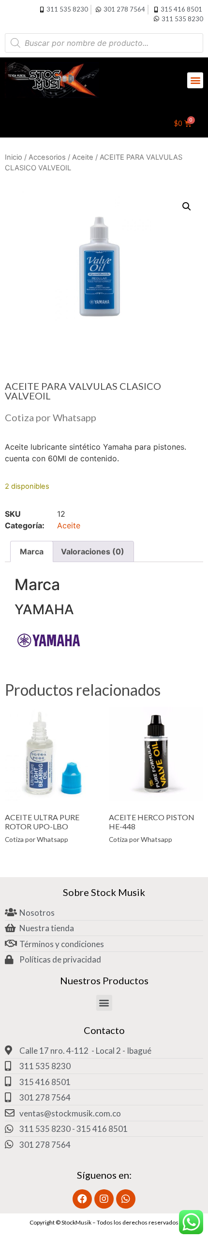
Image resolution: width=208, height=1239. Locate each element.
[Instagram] (104, 1199)
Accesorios (47, 157)
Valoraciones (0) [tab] (92, 551)
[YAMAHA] (48, 652)
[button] (195, 80)
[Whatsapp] (125, 1199)
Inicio (13, 157)
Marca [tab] (32, 551)
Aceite (82, 157)
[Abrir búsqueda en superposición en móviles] (104, 43)
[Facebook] (82, 1199)
